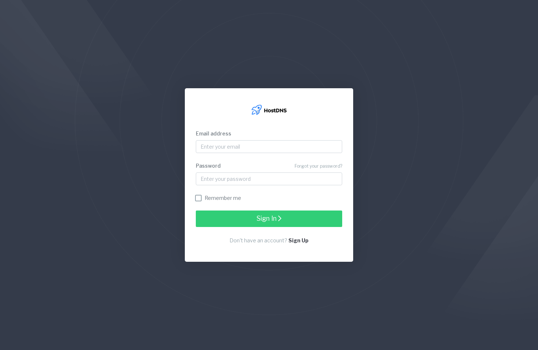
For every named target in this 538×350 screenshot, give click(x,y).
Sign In (267, 218)
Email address (213, 133)
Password (208, 166)
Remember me (223, 198)
